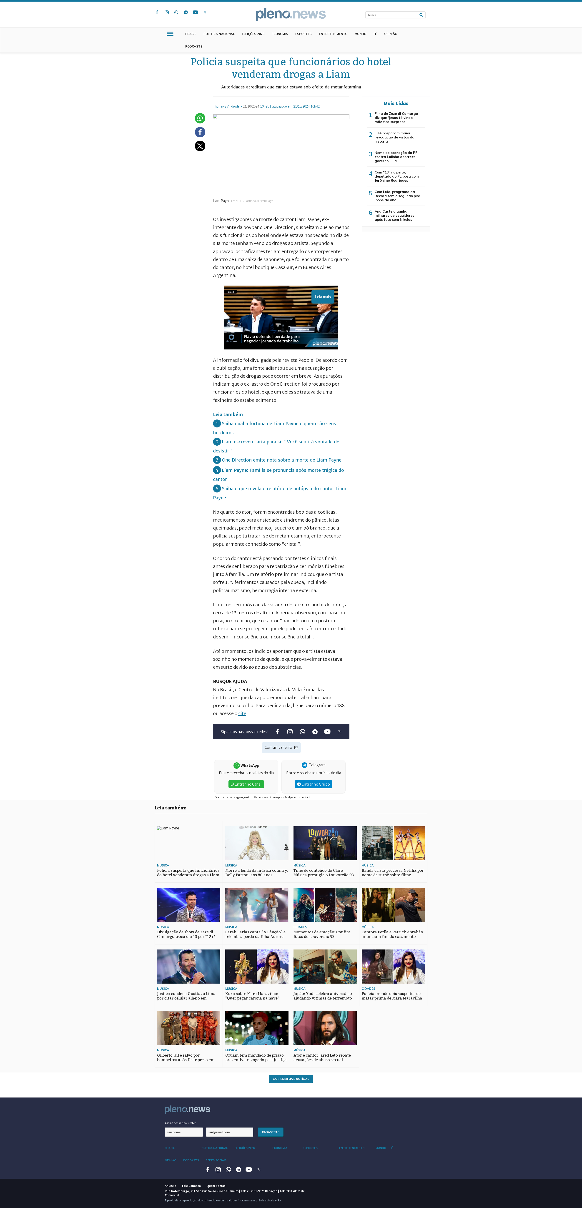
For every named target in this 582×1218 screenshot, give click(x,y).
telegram (186, 12)
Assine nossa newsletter (180, 1123)
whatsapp (176, 12)
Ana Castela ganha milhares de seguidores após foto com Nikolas (394, 215)
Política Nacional (219, 34)
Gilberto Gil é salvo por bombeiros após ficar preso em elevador (186, 1060)
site (242, 713)
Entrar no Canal (248, 784)
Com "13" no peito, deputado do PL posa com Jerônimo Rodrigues (397, 176)
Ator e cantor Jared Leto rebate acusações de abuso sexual (322, 1057)
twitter (205, 12)
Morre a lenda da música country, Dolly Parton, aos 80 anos (256, 872)
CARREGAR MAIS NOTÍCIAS (291, 1078)
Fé (375, 34)
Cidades (300, 927)
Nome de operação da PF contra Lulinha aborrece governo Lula (396, 157)
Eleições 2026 (253, 34)
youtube (195, 12)
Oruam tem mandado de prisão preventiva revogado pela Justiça (256, 1057)
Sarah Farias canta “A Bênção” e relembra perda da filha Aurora (255, 934)
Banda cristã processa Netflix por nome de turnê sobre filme (393, 872)
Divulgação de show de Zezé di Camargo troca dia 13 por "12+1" (187, 934)
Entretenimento (333, 34)
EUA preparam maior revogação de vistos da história (394, 137)
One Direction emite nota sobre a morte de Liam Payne (281, 460)
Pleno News (291, 14)
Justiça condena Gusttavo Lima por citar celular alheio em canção (186, 998)
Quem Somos (216, 1186)
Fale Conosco (191, 1186)
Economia (280, 34)
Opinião (390, 34)
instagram (167, 12)
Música (163, 865)
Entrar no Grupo (315, 784)
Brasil (190, 34)
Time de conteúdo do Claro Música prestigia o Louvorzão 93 (324, 872)
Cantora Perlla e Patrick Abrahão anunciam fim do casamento (392, 934)
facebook (157, 12)
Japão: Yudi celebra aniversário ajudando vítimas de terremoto (323, 996)
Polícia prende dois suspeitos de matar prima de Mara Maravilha (392, 996)
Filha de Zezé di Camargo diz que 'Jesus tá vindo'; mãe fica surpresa (396, 117)
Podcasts (194, 46)
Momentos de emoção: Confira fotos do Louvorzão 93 (322, 934)
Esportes (303, 34)
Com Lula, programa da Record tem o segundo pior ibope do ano (397, 196)
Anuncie (170, 1186)
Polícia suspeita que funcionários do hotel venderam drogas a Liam (188, 872)
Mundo (360, 34)
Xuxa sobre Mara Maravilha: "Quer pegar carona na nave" (252, 996)
